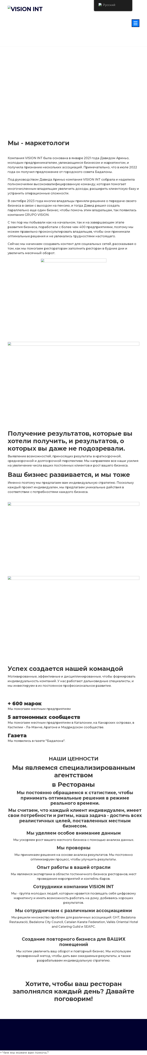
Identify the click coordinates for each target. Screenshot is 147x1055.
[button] (24, 1052)
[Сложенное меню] (135, 23)
